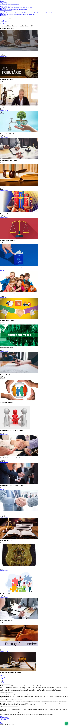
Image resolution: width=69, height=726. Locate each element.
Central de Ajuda (8, 16)
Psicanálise (23, 14)
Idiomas (14, 7)
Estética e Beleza (10, 7)
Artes (4, 7)
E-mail (2, 716)
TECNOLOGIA (3, 15)
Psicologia (26, 14)
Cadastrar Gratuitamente (4, 56)
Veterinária (50, 12)
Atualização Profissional (9, 12)
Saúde (21, 14)
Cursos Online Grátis (5, 21)
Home (1, 1)
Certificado (2, 16)
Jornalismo (34, 12)
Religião (24, 7)
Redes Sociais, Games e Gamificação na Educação (19, 9)
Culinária (6, 7)
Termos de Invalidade (3, 721)
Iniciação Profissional (29, 12)
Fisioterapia (11, 14)
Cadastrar (16, 16)
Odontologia (18, 14)
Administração (2, 4)
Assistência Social (3, 12)
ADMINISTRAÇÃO (4, 3)
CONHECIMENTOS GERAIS (6, 6)
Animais (1, 7)
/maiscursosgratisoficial (4, 717)
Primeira (3, 677)
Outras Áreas (27, 7)
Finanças (6, 4)
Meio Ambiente (17, 7)
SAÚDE (2, 13)
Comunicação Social (16, 12)
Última (3, 682)
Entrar (13, 16)
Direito (25, 12)
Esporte (5, 14)
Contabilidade (22, 12)
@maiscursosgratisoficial (5, 718)
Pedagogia (10, 9)
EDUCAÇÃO (3, 8)
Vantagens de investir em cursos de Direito (6, 692)
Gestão (9, 4)
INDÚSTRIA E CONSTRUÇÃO (6, 10)
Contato (5, 16)
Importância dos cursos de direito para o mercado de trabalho (9, 706)
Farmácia (8, 14)
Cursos (3, 1)
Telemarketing (40, 12)
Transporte (30, 7)
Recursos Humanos (16, 4)
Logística (11, 4)
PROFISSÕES (3, 11)
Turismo (47, 12)
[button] (1, 17)
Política (37, 12)
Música (21, 7)
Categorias (2, 2)
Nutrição (14, 14)
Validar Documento (3, 720)
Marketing (44, 12)
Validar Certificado (3, 719)
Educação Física (5, 9)
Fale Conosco (2, 722)
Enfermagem (2, 14)
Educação (1, 9)
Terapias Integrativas (32, 14)
